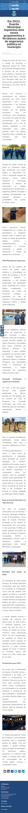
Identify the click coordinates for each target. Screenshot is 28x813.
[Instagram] (6, 809)
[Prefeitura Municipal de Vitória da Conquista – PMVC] (14, 13)
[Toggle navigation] (24, 2)
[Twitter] (3, 809)
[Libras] (2, 327)
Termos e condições (5, 787)
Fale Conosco (4, 803)
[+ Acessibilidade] (2, 334)
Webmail (3, 786)
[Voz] (2, 330)
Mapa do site (4, 789)
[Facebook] (1, 809)
